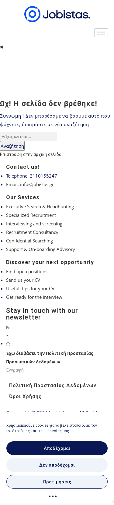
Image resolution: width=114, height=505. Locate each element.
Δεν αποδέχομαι (57, 465)
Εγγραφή (15, 370)
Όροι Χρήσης (25, 396)
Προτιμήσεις (57, 482)
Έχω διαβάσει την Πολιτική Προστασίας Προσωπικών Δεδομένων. (49, 357)
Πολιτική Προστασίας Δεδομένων (52, 385)
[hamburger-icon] (101, 32)
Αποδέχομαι (57, 448)
